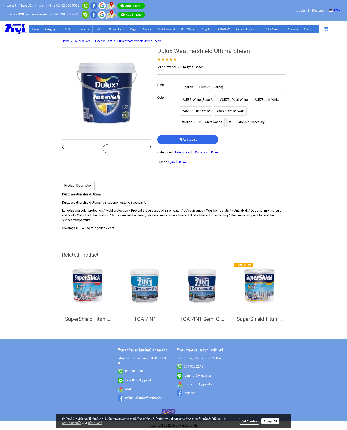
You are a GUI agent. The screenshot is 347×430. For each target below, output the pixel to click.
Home (35, 29)
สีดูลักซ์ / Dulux (177, 162)
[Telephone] (85, 14)
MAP (128, 389)
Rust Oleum (188, 29)
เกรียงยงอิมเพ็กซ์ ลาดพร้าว (144, 398)
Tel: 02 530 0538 (67, 5)
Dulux (99, 29)
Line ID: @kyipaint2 (197, 375)
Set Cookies (249, 421)
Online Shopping (246, 29)
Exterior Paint (184, 152)
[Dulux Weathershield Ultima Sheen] (106, 94)
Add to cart (189, 139)
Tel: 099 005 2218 (66, 14)
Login (300, 10)
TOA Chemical (166, 29)
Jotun (83, 29)
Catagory (50, 29)
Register (318, 10)
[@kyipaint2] (131, 14)
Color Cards (272, 29)
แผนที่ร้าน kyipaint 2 (198, 384)
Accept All (270, 421)
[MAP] (112, 14)
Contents (293, 29)
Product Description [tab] (78, 185)
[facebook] (94, 5)
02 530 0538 (134, 371)
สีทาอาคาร (202, 152)
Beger (133, 29)
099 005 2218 (193, 366)
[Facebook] (93, 14)
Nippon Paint (116, 29)
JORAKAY (223, 29)
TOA (68, 29)
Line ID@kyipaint (137, 380)
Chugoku (206, 29)
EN (336, 10)
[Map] (111, 5)
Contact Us (310, 29)
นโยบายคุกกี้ (95, 423)
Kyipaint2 (190, 393)
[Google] (102, 5)
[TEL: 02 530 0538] (120, 371)
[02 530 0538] (85, 5)
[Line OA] (131, 5)
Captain (147, 29)
